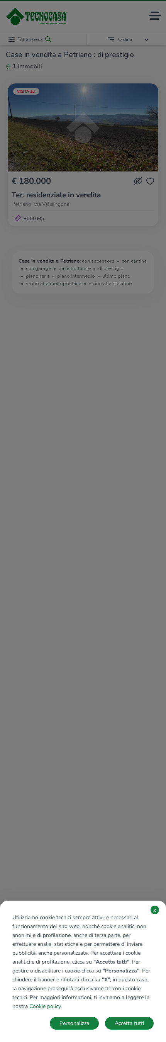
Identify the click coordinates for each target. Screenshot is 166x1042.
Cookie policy (45, 1006)
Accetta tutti (129, 1023)
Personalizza (74, 1023)
